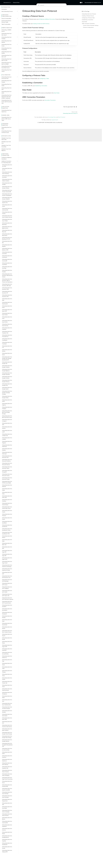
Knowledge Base (52, 117)
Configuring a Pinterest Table (88, 17)
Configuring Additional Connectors (47, 19)
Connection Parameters (50, 100)
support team (55, 119)
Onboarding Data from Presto (69, 113)
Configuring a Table (44, 78)
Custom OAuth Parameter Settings (90, 25)
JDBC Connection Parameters (88, 23)
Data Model (56, 93)
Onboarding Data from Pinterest (89, 14)
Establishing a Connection (41, 85)
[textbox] (49, 58)
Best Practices (61, 117)
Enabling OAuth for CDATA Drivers (41, 23)
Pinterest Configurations (88, 27)
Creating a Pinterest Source (88, 16)
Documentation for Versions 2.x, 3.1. (93, 2)
